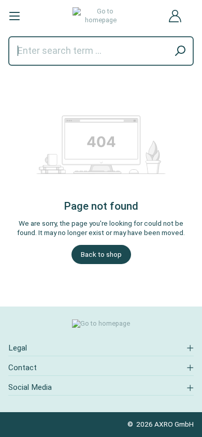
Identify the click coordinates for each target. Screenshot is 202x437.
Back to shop (101, 254)
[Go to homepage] (101, 15)
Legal (17, 348)
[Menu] (14, 16)
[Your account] (175, 16)
